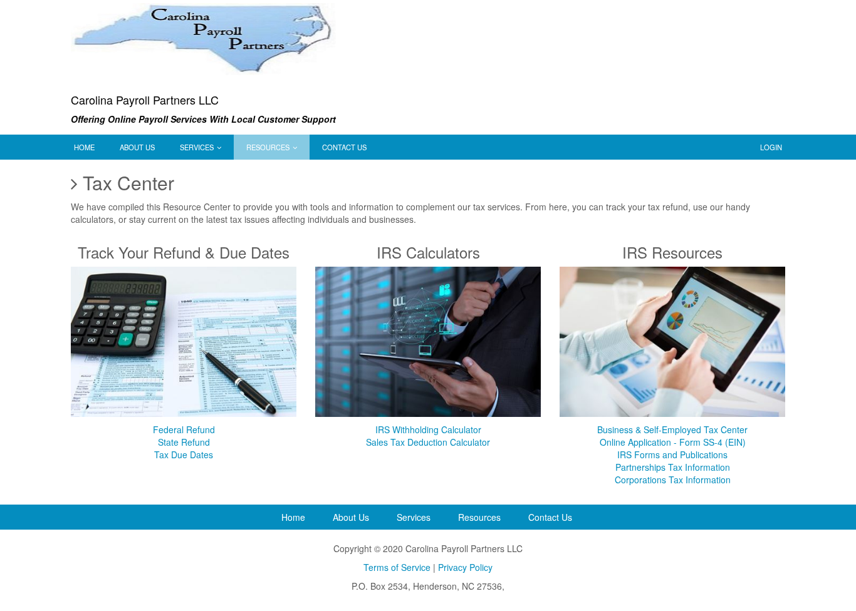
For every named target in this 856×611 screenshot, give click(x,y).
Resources (268, 147)
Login (771, 147)
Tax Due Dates (183, 454)
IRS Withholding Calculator (428, 429)
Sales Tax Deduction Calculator (428, 442)
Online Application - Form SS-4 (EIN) (673, 442)
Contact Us (344, 147)
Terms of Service (397, 567)
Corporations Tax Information (673, 479)
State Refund (184, 442)
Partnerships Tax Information (672, 467)
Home (84, 147)
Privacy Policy (465, 567)
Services (198, 147)
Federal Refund (184, 429)
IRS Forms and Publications (672, 454)
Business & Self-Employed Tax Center (672, 429)
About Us (137, 147)
